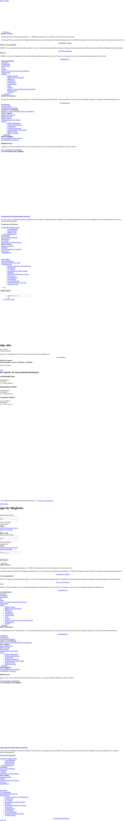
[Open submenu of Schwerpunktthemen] (16, 234)
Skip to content (4, 1)
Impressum (41, 500)
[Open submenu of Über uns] (10, 32)
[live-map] (24, 214)
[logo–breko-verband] (14, 29)
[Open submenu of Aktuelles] (10, 94)
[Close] (0, 551)
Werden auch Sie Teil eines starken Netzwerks (15, 216)
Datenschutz (49, 500)
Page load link (4, 504)
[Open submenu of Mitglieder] (10, 135)
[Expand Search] (4, 294)
